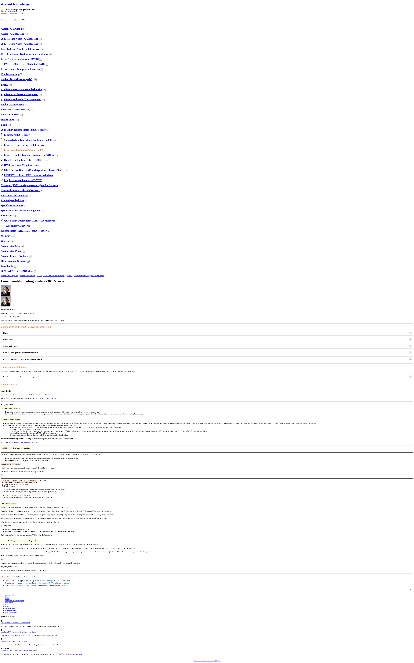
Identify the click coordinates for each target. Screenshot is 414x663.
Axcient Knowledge (15, 4)
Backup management (12, 104)
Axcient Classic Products (14, 256)
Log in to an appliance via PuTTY (23, 180)
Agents (4, 84)
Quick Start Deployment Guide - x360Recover (29, 220)
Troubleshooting (10, 74)
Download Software (30, 650)
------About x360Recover (14, 225)
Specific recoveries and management (21, 210)
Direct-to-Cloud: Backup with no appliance (25, 54)
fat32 (7, 606)
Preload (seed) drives (12, 200)
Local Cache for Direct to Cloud (45, 398)
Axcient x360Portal (12, 251)
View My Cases (17, 11)
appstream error (10, 610)
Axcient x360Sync (11, 246)
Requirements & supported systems (20, 69)
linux (7, 597)
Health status (8, 119)
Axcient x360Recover (12, 33)
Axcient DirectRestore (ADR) (17, 79)
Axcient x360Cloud (11, 28)
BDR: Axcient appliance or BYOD (20, 59)
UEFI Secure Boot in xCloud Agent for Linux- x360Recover (37, 170)
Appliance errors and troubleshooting (21, 89)
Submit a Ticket (6, 11)
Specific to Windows (12, 205)
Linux (4, 124)
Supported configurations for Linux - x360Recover (32, 139)
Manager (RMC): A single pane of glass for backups (29, 185)
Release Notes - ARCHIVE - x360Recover (24, 230)
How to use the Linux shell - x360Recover (27, 160)
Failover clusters (10, 114)
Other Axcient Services (13, 261)
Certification (13, 650)
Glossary (6, 240)
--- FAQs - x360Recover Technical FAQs (23, 64)
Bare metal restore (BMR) (15, 109)
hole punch (9, 603)
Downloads (7, 266)
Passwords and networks (14, 195)
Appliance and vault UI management (21, 99)
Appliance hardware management (19, 94)
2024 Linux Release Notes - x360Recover (23, 129)
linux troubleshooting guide (14, 601)
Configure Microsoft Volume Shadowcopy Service (21, 442)
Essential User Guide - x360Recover (21, 48)
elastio (7, 599)
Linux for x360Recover (17, 134)
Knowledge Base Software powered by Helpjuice (207, 661)
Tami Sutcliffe (13, 313)
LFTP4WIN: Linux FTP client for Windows (28, 175)
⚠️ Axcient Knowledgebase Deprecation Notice (18, 10)
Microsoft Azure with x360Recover (20, 190)
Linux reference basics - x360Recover (25, 145)
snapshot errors (10, 608)
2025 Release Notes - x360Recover (19, 43)
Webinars (6, 235)
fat (6, 604)
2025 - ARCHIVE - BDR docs (17, 271)
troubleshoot (9, 595)
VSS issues (6, 215)
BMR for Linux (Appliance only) (22, 165)
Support (20, 650)
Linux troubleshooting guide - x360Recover (28, 149)
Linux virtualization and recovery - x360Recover (31, 155)
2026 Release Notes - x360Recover (19, 38)
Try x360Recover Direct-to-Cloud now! (69, 654)
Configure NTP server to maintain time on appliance (18, 632)
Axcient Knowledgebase (9, 276)
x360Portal (4, 650)
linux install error (11, 612)
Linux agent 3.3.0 (88, 454)
